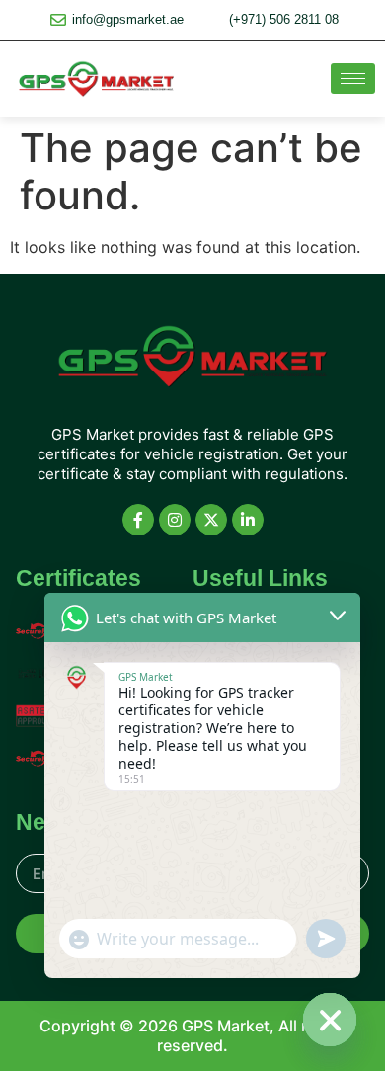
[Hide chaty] (329, 1019)
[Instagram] (175, 520)
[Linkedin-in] (248, 520)
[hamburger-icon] (353, 78)
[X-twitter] (211, 520)
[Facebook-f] (138, 520)
